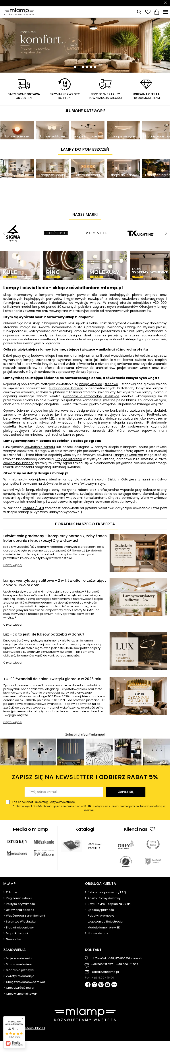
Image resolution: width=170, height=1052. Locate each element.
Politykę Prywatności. (62, 802)
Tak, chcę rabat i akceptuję (88, 806)
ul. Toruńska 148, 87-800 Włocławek (117, 958)
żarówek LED (103, 430)
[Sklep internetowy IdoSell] (85, 1028)
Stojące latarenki (69, 459)
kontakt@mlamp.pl (105, 972)
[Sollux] (87, 222)
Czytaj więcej (12, 565)
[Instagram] (94, 985)
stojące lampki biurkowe (50, 410)
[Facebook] (88, 985)
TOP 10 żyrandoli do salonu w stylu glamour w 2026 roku (52, 679)
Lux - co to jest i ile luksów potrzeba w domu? (43, 634)
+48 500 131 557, (102, 964)
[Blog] (114, 985)
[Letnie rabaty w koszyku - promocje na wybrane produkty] (85, 45)
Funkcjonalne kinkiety (66, 388)
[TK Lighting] (13, 222)
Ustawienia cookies (20, 910)
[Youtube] (107, 985)
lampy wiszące (90, 384)
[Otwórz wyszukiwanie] (139, 11)
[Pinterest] (101, 985)
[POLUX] (130, 222)
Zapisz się (125, 791)
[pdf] (71, 846)
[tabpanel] (85, 45)
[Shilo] (55, 222)
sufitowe (111, 384)
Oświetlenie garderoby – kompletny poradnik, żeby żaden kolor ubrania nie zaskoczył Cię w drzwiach (55, 538)
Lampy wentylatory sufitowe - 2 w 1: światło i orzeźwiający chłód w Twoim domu (54, 583)
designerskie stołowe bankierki (100, 410)
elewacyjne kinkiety (18, 463)
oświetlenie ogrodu (39, 447)
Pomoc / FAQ (33, 508)
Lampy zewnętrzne (128, 455)
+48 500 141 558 (127, 964)
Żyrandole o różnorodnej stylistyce (91, 396)
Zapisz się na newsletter (85, 777)
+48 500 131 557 (113, 3)
